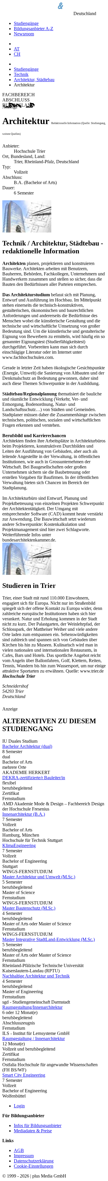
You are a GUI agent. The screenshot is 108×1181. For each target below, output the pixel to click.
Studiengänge (26, 23)
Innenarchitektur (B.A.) (23, 814)
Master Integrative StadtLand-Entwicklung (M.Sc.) (48, 939)
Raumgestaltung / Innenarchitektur (33, 1038)
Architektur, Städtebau (34, 79)
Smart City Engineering (23, 1075)
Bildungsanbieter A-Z (33, 28)
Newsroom (24, 33)
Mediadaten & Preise (33, 1130)
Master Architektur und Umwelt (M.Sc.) (38, 876)
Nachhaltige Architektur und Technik (36, 975)
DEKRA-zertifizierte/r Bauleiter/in (33, 777)
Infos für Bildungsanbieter (37, 1125)
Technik (21, 74)
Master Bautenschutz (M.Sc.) (28, 908)
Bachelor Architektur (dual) (27, 746)
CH (17, 54)
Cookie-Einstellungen (33, 1166)
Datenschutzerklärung (34, 1160)
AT (17, 48)
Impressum (24, 1155)
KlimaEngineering (19, 845)
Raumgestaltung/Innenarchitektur (32, 1007)
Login (19, 1105)
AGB (19, 1150)
